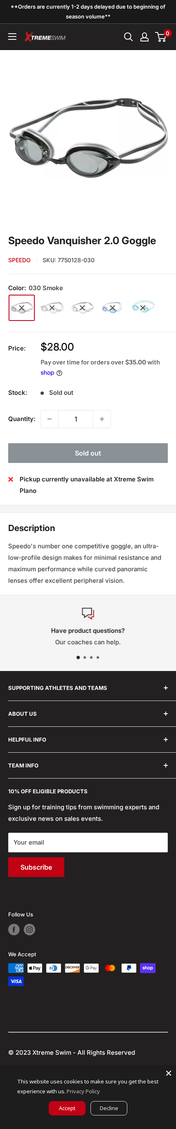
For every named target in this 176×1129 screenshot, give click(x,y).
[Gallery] (88, 138)
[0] (161, 37)
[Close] (169, 1073)
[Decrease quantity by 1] (49, 419)
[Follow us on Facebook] (14, 929)
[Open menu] (12, 36)
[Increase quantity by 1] (102, 419)
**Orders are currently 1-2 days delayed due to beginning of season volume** (88, 11)
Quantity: (22, 419)
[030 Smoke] (22, 308)
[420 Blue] (112, 308)
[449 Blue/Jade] (143, 308)
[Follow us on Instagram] (29, 929)
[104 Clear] (82, 308)
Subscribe (36, 867)
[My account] (144, 36)
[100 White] (52, 308)
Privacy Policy (83, 1091)
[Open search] (128, 36)
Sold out (88, 453)
